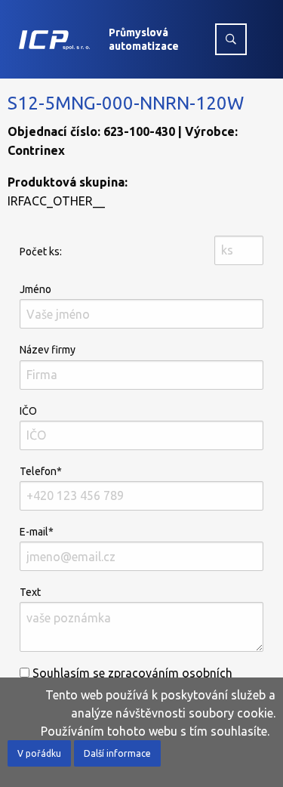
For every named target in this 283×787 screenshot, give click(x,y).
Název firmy (47, 350)
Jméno (35, 289)
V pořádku (39, 753)
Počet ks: (41, 251)
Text (30, 592)
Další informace (117, 753)
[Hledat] (231, 39)
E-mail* (37, 532)
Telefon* (41, 471)
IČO (28, 411)
